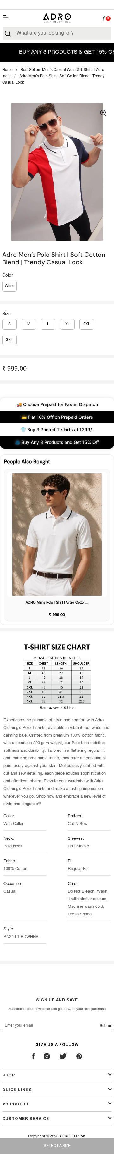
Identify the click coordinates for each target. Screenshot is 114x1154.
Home (7, 70)
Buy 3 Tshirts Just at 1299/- (57, 4)
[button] (105, 19)
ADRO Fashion (72, 1136)
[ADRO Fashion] (57, 18)
